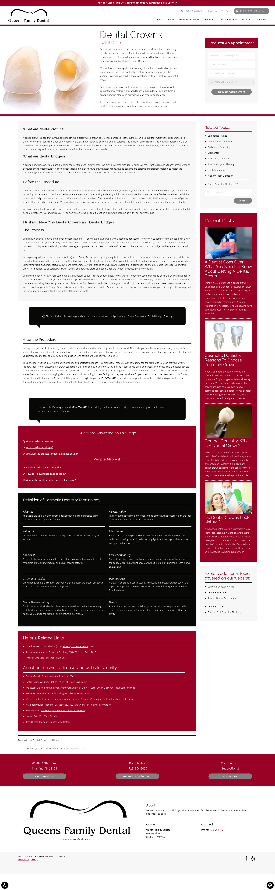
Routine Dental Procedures (222, 598)
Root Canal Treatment (219, 158)
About (171, 19)
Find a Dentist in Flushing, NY (223, 184)
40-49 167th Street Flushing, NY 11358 (206, 11)
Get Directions (44, 776)
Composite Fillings (217, 135)
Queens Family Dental (81, 257)
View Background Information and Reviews (63, 710)
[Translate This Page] (270, 885)
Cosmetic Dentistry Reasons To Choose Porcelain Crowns (223, 360)
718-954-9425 (109, 378)
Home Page (84, 652)
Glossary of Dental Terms (75, 646)
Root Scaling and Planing (221, 164)
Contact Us (261, 19)
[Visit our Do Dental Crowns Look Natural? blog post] (228, 513)
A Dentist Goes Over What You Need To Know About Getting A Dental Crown (228, 268)
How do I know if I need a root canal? (46, 473)
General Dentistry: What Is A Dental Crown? (227, 443)
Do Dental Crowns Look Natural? (227, 520)
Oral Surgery (214, 152)
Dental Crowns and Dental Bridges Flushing (149, 316)
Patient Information (189, 19)
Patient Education (228, 19)
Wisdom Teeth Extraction (220, 175)
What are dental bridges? (39, 447)
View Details (50, 716)
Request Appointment (137, 776)
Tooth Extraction (216, 169)
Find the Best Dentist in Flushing (224, 612)
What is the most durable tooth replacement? (51, 480)
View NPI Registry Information (95, 704)
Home (160, 19)
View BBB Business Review (73, 681)
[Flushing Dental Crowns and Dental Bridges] (46, 113)
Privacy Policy (23, 859)
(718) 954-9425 (80, 407)
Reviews (246, 19)
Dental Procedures (217, 592)
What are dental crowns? (39, 441)
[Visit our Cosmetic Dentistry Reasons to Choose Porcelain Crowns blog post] (228, 351)
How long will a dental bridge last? (44, 467)
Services (209, 19)
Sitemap (34, 859)
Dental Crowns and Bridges (47, 740)
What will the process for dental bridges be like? (52, 453)
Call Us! (253, 11)
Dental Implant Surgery (220, 141)
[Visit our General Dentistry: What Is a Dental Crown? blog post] (228, 436)
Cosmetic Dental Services (221, 586)
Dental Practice (215, 606)
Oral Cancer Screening (219, 147)
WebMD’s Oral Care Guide (48, 657)
